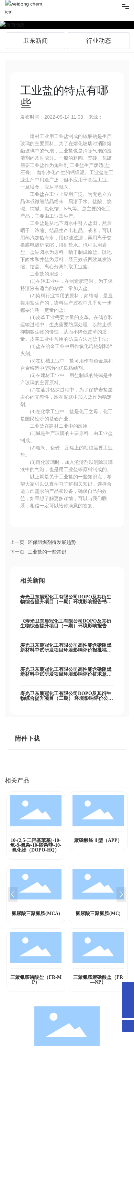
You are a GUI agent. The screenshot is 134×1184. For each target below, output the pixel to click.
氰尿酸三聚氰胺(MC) (98, 913)
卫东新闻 (35, 40)
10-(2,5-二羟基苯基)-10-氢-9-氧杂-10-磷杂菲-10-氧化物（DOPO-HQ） (36, 845)
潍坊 (50, 1175)
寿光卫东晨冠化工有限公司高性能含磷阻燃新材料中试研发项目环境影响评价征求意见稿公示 (66, 674)
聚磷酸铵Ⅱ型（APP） (98, 840)
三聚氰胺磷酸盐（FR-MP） (36, 980)
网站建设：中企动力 (24, 1175)
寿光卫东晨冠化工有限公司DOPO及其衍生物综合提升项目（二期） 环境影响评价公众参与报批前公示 (66, 698)
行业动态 (98, 40)
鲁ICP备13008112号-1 (28, 1167)
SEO (64, 1175)
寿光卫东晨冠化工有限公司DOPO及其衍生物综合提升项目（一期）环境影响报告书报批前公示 (66, 601)
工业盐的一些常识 (47, 552)
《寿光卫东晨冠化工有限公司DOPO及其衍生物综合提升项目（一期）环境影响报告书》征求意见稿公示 (65, 625)
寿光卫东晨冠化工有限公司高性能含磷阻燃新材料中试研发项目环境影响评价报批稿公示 (66, 650)
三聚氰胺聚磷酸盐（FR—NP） (98, 980)
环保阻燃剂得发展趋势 (52, 542)
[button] (13, 894)
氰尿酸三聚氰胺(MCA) (36, 913)
